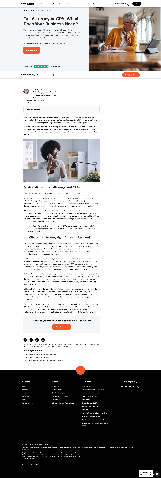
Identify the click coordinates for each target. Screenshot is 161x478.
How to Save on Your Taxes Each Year (36, 357)
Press (24, 400)
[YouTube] (126, 387)
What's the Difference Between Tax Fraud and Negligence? (43, 360)
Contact (25, 393)
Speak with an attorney (60, 393)
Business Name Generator (91, 393)
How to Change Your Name (91, 406)
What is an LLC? (87, 400)
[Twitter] (138, 387)
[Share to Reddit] (43, 340)
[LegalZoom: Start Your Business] (28, 75)
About (24, 386)
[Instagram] (122, 387)
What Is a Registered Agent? (91, 416)
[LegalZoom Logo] (27, 3)
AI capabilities (86, 386)
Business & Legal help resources (93, 389)
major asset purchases (79, 269)
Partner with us (27, 403)
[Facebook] (134, 387)
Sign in (137, 3)
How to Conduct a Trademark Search (95, 420)
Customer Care (57, 389)
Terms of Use (79, 456)
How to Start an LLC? (89, 403)
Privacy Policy (29, 458)
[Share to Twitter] (25, 340)
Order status (56, 386)
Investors (25, 396)
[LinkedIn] (130, 387)
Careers (25, 389)
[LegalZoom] (130, 383)
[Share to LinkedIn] (37, 340)
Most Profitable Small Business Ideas (94, 413)
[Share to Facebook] (31, 340)
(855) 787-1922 (121, 3)
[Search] (129, 4)
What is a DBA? (87, 410)
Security (55, 400)
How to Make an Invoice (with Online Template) (39, 354)
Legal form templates (89, 396)
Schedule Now (61, 327)
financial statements (31, 261)
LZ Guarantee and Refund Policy (63, 403)
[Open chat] (157, 474)
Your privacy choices (28, 465)
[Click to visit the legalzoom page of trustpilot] (47, 66)
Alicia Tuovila (37, 90)
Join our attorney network (61, 396)
